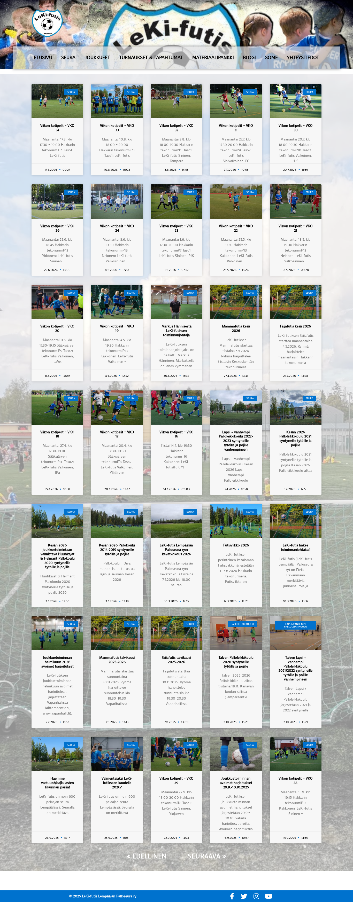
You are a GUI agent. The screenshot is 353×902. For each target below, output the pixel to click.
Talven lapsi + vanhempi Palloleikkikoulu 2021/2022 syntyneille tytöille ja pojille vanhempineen (295, 668)
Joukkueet (97, 57)
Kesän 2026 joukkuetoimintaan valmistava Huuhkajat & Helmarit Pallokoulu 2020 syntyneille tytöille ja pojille (57, 556)
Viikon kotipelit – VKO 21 (296, 228)
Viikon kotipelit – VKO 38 (296, 780)
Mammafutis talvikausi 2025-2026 (117, 659)
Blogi (249, 57)
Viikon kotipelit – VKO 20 (57, 328)
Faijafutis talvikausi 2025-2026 (176, 659)
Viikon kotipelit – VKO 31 (236, 127)
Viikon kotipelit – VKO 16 (176, 434)
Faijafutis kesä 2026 (295, 326)
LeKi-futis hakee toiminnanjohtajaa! (295, 547)
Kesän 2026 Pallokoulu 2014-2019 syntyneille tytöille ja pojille (117, 549)
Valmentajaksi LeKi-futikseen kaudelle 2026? (117, 782)
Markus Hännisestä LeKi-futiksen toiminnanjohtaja (176, 330)
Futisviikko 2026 (236, 545)
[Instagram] (256, 896)
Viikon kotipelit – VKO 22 (236, 228)
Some (271, 57)
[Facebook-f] (232, 896)
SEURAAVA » (207, 856)
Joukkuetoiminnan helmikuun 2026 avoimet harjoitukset (57, 662)
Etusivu (43, 57)
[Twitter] (244, 896)
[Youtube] (268, 896)
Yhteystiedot (303, 57)
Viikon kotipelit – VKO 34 (57, 127)
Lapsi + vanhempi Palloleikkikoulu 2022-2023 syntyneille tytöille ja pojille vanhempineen (236, 440)
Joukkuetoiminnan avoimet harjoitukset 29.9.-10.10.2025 (236, 782)
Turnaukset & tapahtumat (151, 57)
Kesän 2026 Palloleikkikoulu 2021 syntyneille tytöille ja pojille (295, 438)
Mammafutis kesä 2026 (236, 328)
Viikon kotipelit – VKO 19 (117, 328)
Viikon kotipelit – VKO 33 (117, 127)
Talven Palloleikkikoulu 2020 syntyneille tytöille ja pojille (236, 662)
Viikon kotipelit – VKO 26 (57, 228)
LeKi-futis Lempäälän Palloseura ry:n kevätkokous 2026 (176, 549)
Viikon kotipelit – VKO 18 (57, 434)
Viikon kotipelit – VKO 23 (176, 228)
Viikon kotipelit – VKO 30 (296, 127)
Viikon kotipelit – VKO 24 (117, 228)
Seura (68, 57)
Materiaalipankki (213, 57)
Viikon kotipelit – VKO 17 (117, 434)
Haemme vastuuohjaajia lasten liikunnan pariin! (57, 782)
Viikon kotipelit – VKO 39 (176, 780)
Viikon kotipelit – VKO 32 (176, 127)
